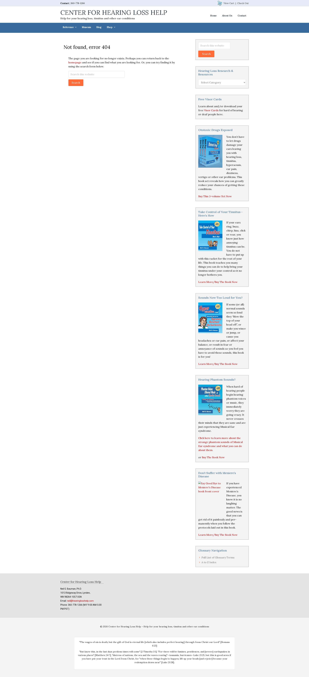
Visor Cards (211, 110)
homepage (74, 62)
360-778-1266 (78, 3)
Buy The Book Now (213, 457)
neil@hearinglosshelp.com (80, 601)
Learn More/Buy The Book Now (218, 282)
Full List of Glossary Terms (217, 557)
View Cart (229, 3)
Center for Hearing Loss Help (113, 12)
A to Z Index (208, 562)
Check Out (243, 3)
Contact (64, 3)
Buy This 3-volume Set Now (215, 196)
